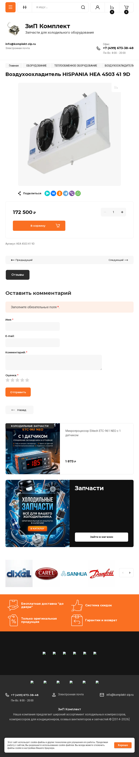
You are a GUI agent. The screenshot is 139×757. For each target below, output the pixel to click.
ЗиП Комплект (47, 26)
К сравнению (116, 87)
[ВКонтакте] (53, 193)
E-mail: (9, 336)
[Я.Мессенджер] (47, 193)
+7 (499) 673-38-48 (118, 48)
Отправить (18, 392)
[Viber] (72, 193)
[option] (69, 134)
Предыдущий (24, 259)
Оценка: (11, 375)
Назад (21, 410)
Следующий (116, 259)
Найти (83, 7)
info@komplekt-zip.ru (120, 694)
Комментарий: (16, 352)
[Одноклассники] (59, 193)
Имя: (9, 319)
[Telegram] (65, 193)
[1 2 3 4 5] (69, 380)
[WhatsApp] (78, 193)
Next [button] (130, 572)
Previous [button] (122, 572)
